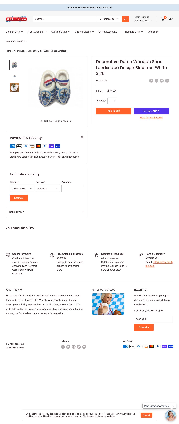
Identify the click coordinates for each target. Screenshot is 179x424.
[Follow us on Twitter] (68, 347)
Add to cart (114, 111)
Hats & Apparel (35, 31)
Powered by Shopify (15, 347)
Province (40, 182)
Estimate (18, 198)
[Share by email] (167, 80)
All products (19, 51)
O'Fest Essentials (108, 31)
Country (14, 182)
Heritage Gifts (132, 31)
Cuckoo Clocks (83, 31)
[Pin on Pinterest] (156, 80)
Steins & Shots (59, 31)
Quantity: (101, 100)
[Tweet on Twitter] (162, 80)
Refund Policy (16, 212)
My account (142, 20)
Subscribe (143, 327)
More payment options (151, 117)
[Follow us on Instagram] (74, 347)
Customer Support (15, 41)
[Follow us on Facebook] (63, 347)
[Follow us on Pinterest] (79, 347)
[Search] (125, 19)
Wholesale (153, 31)
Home (8, 51)
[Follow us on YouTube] (84, 347)
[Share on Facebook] (151, 80)
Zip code (66, 182)
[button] (170, 415)
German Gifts (13, 31)
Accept (146, 415)
